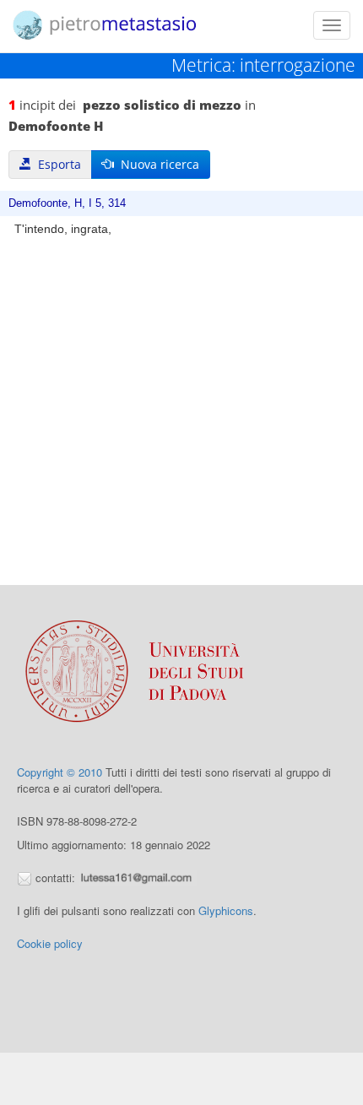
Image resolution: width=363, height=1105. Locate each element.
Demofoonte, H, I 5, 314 (67, 203)
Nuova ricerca (156, 164)
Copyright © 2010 (59, 772)
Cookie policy (50, 943)
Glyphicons (225, 910)
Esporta (56, 164)
